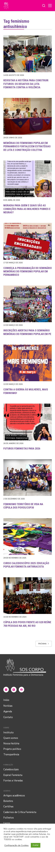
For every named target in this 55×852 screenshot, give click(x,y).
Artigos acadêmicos (14, 795)
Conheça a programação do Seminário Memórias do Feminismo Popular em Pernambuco (27, 271)
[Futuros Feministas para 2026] (27, 422)
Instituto (8, 732)
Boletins (8, 801)
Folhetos (8, 817)
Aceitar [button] (36, 845)
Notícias (7, 706)
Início (6, 700)
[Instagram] (6, 689)
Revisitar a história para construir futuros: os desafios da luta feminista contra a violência (25, 84)
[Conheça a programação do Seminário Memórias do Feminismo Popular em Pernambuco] (27, 241)
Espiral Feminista (12, 775)
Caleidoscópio (11, 769)
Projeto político (12, 749)
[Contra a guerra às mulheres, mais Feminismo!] (27, 363)
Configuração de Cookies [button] (16, 845)
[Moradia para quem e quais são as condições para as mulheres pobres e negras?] (27, 178)
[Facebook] (21, 689)
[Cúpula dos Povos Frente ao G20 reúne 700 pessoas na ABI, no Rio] (27, 595)
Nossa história (11, 743)
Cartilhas (8, 806)
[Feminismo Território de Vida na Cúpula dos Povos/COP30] (27, 477)
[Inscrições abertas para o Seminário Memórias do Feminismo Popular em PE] (27, 304)
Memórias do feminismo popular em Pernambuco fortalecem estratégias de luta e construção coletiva (27, 146)
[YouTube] (14, 689)
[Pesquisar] (43, 5)
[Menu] (50, 5)
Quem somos (10, 738)
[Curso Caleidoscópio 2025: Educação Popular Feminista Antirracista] (27, 536)
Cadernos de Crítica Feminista (19, 812)
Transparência (11, 754)
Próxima (42, 644)
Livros (6, 823)
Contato (8, 717)
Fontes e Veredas (13, 780)
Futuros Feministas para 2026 (21, 448)
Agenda (7, 711)
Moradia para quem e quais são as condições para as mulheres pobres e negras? (26, 209)
